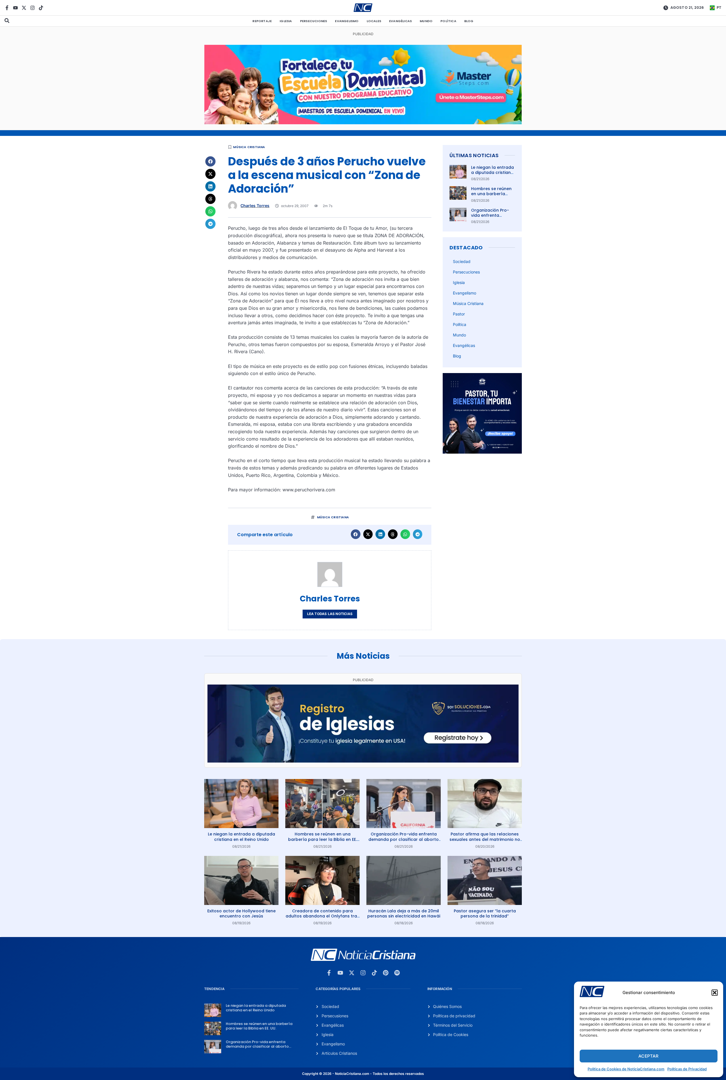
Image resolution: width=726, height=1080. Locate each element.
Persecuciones (313, 21)
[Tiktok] (41, 7)
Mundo (426, 21)
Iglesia (286, 21)
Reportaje (262, 21)
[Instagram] (32, 7)
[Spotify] (397, 973)
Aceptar (648, 1056)
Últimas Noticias (474, 155)
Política (448, 21)
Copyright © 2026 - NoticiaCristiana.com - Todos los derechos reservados (363, 1073)
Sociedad (461, 261)
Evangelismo (346, 21)
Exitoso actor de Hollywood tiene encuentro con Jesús (241, 913)
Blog (469, 21)
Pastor (459, 313)
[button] (714, 992)
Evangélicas (400, 21)
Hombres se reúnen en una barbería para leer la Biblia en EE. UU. (492, 196)
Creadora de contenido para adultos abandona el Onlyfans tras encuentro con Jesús (322, 916)
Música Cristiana (249, 147)
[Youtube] (15, 7)
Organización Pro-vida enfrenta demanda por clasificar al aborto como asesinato (403, 839)
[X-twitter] (24, 7)
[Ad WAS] (363, 761)
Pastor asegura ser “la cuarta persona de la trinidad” (485, 913)
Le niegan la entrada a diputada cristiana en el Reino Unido (492, 172)
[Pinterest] (386, 973)
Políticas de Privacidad (687, 1069)
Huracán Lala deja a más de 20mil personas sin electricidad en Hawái (403, 913)
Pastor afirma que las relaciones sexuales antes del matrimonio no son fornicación (484, 839)
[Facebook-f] (7, 7)
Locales (374, 21)
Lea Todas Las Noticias (330, 614)
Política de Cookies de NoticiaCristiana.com (626, 1069)
